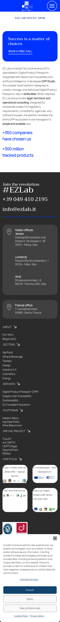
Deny (30, 599)
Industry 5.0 (9, 369)
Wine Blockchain (12, 425)
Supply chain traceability (16, 396)
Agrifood (7, 352)
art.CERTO (8, 442)
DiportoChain (10, 450)
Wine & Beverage (12, 356)
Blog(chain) (9, 339)
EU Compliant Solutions (16, 404)
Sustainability (10, 400)
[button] (55, 538)
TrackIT (7, 439)
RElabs (6, 453)
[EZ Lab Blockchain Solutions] (27, 6)
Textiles (7, 361)
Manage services (29, 579)
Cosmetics (8, 374)
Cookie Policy (21, 615)
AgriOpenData (10, 422)
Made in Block (10, 418)
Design (6, 365)
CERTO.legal (9, 446)
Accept (30, 590)
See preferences (30, 608)
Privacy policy (37, 615)
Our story (8, 334)
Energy (6, 378)
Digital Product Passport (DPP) (20, 391)
